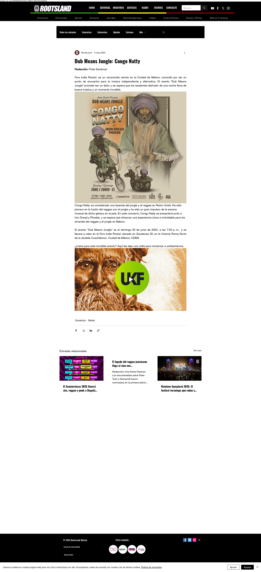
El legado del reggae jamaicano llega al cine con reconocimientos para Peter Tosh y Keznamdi (129, 364)
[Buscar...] (204, 7)
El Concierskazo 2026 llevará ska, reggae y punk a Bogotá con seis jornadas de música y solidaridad (80, 388)
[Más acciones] (184, 52)
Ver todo (197, 350)
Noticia (91, 320)
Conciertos (87, 32)
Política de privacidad (151, 567)
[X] (223, 8)
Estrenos (129, 32)
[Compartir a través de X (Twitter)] (83, 330)
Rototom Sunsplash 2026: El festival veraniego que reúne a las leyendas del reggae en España (178, 388)
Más (141, 32)
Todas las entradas (68, 32)
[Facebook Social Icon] (185, 540)
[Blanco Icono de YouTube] (212, 8)
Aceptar (247, 567)
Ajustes (233, 567)
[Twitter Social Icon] (190, 540)
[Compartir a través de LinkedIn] (90, 330)
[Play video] (130, 279)
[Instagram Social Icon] (194, 540)
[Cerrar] (257, 567)
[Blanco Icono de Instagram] (228, 8)
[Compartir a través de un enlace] (98, 330)
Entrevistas (102, 32)
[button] (163, 32)
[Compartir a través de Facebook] (76, 330)
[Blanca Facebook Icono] (218, 8)
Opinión (116, 32)
